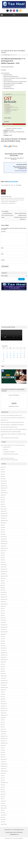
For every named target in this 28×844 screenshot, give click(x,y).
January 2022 (3, 594)
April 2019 (3, 671)
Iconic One (7, 838)
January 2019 (3, 678)
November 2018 (4, 682)
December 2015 (4, 763)
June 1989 (3, 821)
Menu (14, 14)
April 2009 (3, 803)
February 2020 (4, 647)
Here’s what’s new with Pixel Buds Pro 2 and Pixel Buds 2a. (13, 417)
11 (7, 353)
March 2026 (3, 478)
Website (3, 260)
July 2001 (3, 810)
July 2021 (3, 608)
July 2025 (3, 497)
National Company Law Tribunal (7, 458)
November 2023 (4, 543)
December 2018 (4, 680)
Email (2, 253)
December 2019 (4, 652)
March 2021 (3, 617)
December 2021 (4, 596)
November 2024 (4, 515)
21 (17, 355)
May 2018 (3, 696)
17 (3, 355)
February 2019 (4, 675)
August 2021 (3, 606)
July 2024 (3, 525)
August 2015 (3, 773)
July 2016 (3, 747)
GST (9, 185)
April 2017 (3, 726)
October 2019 (3, 657)
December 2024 (4, 513)
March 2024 (3, 534)
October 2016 (3, 740)
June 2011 (3, 796)
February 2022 (4, 592)
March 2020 (3, 645)
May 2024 (3, 529)
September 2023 (4, 548)
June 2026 (3, 471)
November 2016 (4, 738)
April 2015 (3, 780)
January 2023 (3, 566)
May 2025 (3, 501)
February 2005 (4, 807)
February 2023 (4, 564)
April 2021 (3, 615)
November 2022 (4, 571)
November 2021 (4, 599)
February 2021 (4, 620)
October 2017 (3, 712)
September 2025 (4, 492)
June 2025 (3, 499)
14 (17, 353)
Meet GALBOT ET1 (5, 420)
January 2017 (3, 733)
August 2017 (3, 717)
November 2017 (4, 710)
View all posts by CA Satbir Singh (8, 203)
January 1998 (3, 814)
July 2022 (3, 580)
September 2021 (4, 603)
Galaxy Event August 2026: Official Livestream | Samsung (12, 422)
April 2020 (3, 643)
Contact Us (22, 445)
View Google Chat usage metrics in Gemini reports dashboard (13, 429)
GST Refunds (18, 185)
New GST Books (13, 181)
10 (3, 353)
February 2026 (4, 480)
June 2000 (3, 812)
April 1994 (3, 817)
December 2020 (4, 624)
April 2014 (3, 784)
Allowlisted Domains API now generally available (11, 431)
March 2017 (3, 729)
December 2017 (4, 708)
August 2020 (3, 634)
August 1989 (3, 819)
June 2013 (3, 787)
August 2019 (3, 661)
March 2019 (3, 673)
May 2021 (3, 613)
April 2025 (3, 504)
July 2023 (3, 552)
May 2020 (3, 641)
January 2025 (3, 511)
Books (6, 185)
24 (3, 357)
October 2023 (3, 545)
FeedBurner (16, 406)
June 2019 (3, 666)
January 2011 (3, 801)
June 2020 (3, 638)
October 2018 (3, 685)
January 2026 (3, 483)
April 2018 (3, 699)
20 (13, 355)
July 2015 (3, 775)
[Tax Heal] (14, 7)
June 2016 (3, 749)
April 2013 (3, 789)
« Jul (3, 361)
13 (13, 353)
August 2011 (3, 794)
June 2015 (3, 777)
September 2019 (4, 659)
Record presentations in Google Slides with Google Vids (12, 424)
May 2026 (3, 474)
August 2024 (3, 522)
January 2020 (3, 650)
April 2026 (3, 476)
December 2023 (4, 541)
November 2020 (4, 627)
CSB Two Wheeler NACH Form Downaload (9, 437)
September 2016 (4, 743)
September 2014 (4, 782)
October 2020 (3, 629)
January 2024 (3, 538)
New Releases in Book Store (9, 451)
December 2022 (4, 569)
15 (20, 353)
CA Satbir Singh (6, 54)
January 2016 (3, 761)
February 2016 (4, 759)
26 (10, 357)
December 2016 (4, 736)
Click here (19, 128)
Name (2, 247)
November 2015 (4, 766)
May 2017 (3, 724)
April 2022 (3, 587)
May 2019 (3, 668)
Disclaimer (5, 449)
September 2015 (4, 770)
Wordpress (20, 838)
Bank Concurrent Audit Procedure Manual (9, 459)
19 (10, 355)
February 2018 (4, 703)
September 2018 (4, 687)
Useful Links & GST (7, 447)
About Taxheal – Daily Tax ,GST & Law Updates (10, 445)
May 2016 (3, 752)
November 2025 (4, 487)
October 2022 (3, 573)
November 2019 (4, 654)
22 (20, 355)
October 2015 (3, 768)
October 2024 (3, 518)
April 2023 (3, 559)
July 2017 (3, 719)
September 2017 (4, 715)
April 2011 (3, 798)
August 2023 (3, 550)
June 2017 (3, 722)
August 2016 (3, 745)
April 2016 (3, 754)
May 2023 (3, 557)
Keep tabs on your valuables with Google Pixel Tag (11, 415)
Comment (3, 231)
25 (7, 357)
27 (13, 357)
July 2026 (3, 469)
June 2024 (3, 527)
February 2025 (4, 508)
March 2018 (3, 701)
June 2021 (3, 610)
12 (10, 353)
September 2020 (4, 631)
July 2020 (3, 636)
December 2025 (4, 485)
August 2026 (3, 467)
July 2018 (3, 691)
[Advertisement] (14, 33)
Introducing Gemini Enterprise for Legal (9, 427)
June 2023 (3, 555)
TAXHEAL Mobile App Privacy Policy (10, 454)
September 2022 (4, 576)
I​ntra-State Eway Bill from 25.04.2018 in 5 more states (7, 215)
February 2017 (4, 731)
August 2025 (3, 494)
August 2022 (3, 578)
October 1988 (3, 824)
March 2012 (3, 791)
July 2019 (3, 664)
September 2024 (4, 520)
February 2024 (4, 536)
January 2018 (3, 705)
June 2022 (3, 583)
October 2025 (3, 490)
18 (7, 355)
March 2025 (3, 506)
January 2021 (3, 622)
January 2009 (3, 805)
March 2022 (3, 589)
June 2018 (3, 694)
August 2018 (3, 689)
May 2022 (3, 585)
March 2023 (3, 562)
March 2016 (3, 756)
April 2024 (3, 531)
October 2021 (3, 601)
